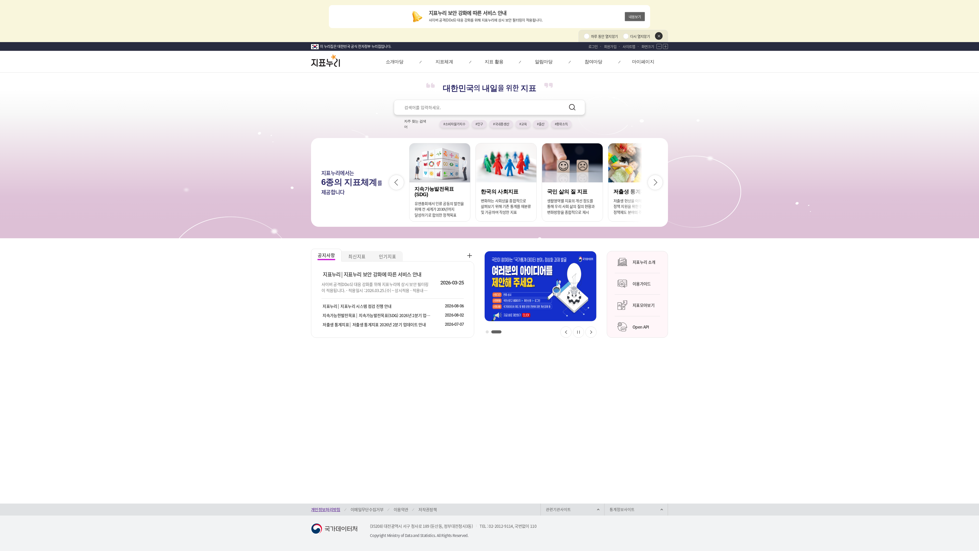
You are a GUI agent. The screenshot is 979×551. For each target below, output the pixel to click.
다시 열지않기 (640, 36)
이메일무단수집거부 (367, 509)
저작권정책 (427, 509)
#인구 (479, 123)
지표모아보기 (643, 305)
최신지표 (357, 256)
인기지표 (387, 256)
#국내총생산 (501, 123)
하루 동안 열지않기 (604, 36)
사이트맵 (629, 46)
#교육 (523, 123)
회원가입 (610, 46)
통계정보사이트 (622, 509)
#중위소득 (561, 123)
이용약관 (401, 509)
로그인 (593, 46)
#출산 (540, 123)
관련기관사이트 (558, 509)
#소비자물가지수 (454, 123)
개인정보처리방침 (325, 509)
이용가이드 (642, 284)
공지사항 (326, 255)
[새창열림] (540, 286)
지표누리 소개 (644, 262)
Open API (641, 327)
